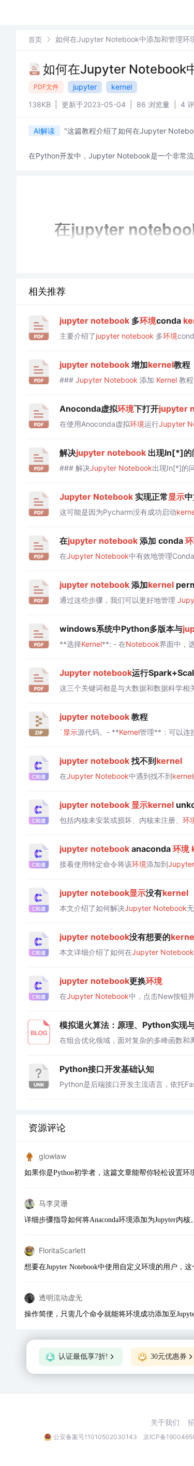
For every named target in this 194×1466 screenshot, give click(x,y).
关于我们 (165, 1422)
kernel (121, 86)
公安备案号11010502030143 (95, 1437)
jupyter (85, 86)
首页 (35, 39)
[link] (35, 39)
